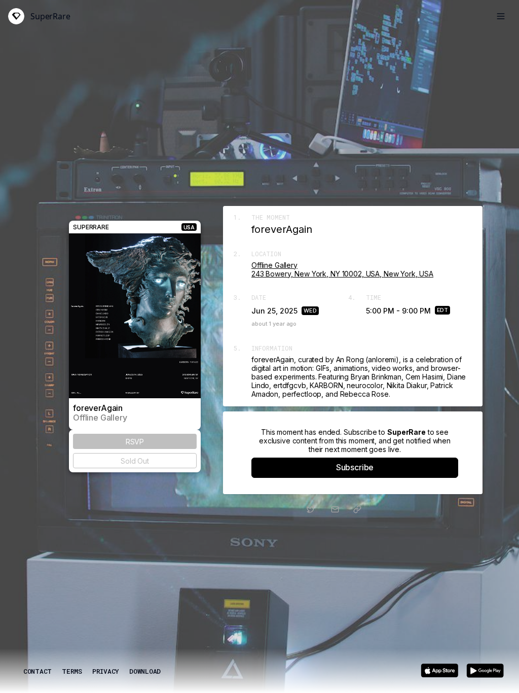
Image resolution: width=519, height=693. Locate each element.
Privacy (105, 671)
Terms (72, 671)
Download (145, 671)
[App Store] (439, 671)
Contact (37, 671)
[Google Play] (485, 671)
